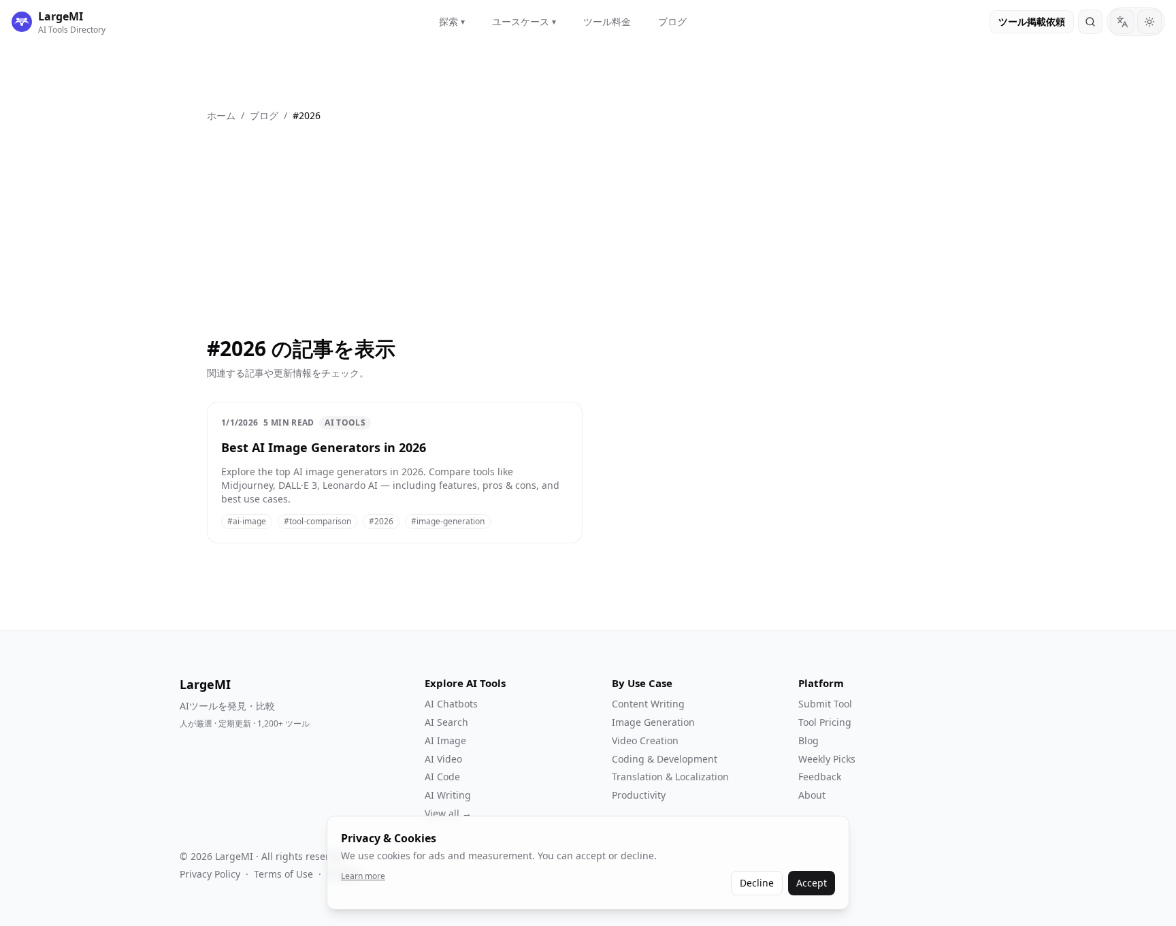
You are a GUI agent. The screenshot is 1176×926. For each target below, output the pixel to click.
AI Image (445, 740)
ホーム (221, 115)
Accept (811, 882)
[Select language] (1122, 22)
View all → (448, 813)
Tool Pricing (824, 722)
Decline (757, 882)
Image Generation (653, 722)
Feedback (819, 776)
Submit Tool (825, 703)
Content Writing (648, 703)
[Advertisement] (588, 224)
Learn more (363, 876)
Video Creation (645, 740)
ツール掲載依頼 (1031, 21)
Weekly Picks (826, 758)
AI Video (443, 758)
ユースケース (524, 21)
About (812, 794)
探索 (452, 21)
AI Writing (448, 794)
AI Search (446, 722)
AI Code (442, 776)
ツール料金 (607, 21)
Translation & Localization (670, 776)
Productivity (639, 794)
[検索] (1090, 22)
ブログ (672, 21)
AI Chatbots (451, 703)
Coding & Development (664, 758)
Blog (808, 740)
